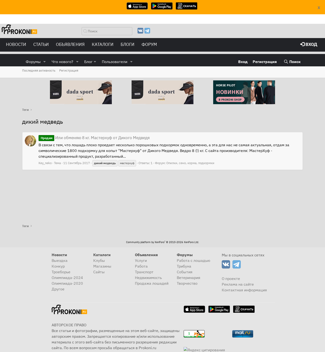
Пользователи (114, 61)
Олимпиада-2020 (67, 283)
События (184, 271)
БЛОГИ (127, 44)
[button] (44, 61)
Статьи (41, 44)
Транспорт (144, 271)
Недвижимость (148, 277)
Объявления (70, 44)
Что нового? (62, 61)
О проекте (231, 278)
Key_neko (45, 163)
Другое (58, 289)
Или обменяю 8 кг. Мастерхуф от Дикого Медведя (95, 137)
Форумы (33, 61)
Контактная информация (244, 290)
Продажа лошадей (151, 283)
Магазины (102, 266)
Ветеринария (188, 277)
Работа (141, 266)
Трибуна (184, 266)
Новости (16, 44)
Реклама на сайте (238, 284)
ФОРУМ (149, 44)
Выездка (60, 260)
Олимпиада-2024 (67, 277)
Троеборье (61, 271)
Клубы (99, 260)
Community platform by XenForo (162, 242)
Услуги (141, 260)
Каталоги (102, 44)
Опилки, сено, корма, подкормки (190, 163)
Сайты (99, 271)
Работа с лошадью (193, 260)
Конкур (58, 266)
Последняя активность (38, 70)
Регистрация (68, 70)
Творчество (187, 283)
